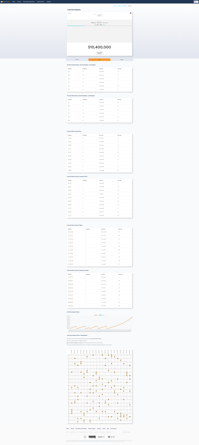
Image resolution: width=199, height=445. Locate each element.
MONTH (77, 59)
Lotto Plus (124, 5)
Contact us (96, 432)
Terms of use (102, 432)
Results (119, 5)
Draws (104, 428)
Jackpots (49, 1)
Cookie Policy (108, 432)
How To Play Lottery (74, 432)
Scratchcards (113, 428)
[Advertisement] (99, 34)
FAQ (67, 432)
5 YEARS (121, 59)
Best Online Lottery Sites (29, 1)
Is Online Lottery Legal (83, 432)
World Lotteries (40, 1)
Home (115, 5)
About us (90, 432)
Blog (108, 428)
